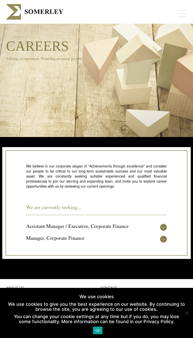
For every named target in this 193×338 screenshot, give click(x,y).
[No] (186, 313)
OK (97, 330)
